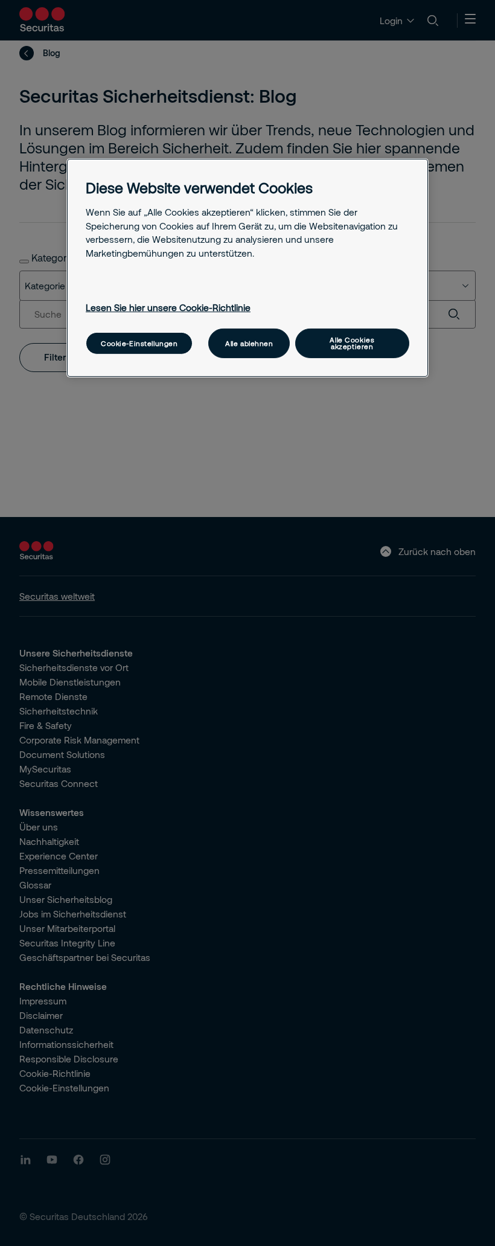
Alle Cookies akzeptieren (352, 343)
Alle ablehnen (249, 343)
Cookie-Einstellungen (139, 343)
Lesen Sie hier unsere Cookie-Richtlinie (168, 306)
